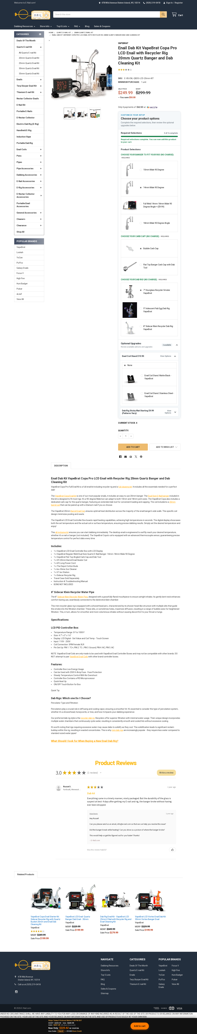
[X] (136, 456)
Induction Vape (24, 137)
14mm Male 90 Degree (153, 187)
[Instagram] (16, 991)
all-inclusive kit (62, 532)
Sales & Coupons (102, 26)
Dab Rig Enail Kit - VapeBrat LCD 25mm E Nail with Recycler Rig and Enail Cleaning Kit (115, 919)
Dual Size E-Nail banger (158, 496)
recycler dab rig (88, 718)
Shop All (20, 232)
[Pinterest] (141, 456)
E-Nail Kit (21, 105)
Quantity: (123, 430)
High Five (21, 278)
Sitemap (105, 993)
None (129, 365)
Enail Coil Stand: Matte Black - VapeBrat (158, 377)
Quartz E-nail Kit (24, 47)
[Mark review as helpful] (172, 849)
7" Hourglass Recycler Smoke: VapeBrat (156, 291)
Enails (19, 79)
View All (20, 299)
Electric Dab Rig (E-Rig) (28, 124)
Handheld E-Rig (24, 130)
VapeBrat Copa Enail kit (65, 496)
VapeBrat (21, 247)
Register (179, 3)
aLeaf (19, 294)
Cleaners (21, 219)
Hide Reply (94, 814)
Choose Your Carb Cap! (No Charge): (145, 236)
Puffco (20, 263)
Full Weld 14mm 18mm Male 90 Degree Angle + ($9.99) (157, 205)
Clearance (21, 225)
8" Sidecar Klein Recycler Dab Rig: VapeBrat (158, 327)
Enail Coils (22, 149)
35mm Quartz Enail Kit (29, 73)
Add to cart (139, 1026)
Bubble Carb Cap (150, 248)
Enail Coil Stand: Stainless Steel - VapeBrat (159, 394)
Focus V (20, 273)
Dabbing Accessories (27, 175)
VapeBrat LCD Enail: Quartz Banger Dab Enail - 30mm (77, 917)
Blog (87, 26)
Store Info (44, 26)
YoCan (20, 257)
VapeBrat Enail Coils (79, 656)
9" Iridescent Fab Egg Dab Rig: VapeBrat (156, 310)
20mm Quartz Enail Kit (29, 58)
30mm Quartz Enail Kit (29, 68)
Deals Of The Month (26, 40)
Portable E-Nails (24, 111)
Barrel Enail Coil (78, 511)
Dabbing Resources (23, 26)
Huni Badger (22, 283)
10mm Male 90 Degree (153, 170)
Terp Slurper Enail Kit (27, 86)
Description (61, 466)
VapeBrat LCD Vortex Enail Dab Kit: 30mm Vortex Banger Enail (150, 917)
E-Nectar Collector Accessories (26, 195)
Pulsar (19, 289)
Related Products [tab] (25, 874)
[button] (165, 447)
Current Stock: (127, 423)
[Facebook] (120, 456)
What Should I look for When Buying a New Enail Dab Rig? (84, 740)
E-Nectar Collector (26, 117)
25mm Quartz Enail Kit (29, 63)
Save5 (60, 1031)
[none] (82, 73)
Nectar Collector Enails (28, 98)
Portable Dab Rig (25, 143)
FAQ (76, 26)
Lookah (20, 252)
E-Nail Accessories (26, 181)
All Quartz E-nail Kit (27, 53)
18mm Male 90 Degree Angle (156, 223)
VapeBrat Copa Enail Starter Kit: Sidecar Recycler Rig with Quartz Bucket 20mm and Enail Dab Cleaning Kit (45, 920)
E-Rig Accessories (25, 187)
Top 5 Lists (62, 26)
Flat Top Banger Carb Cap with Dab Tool (159, 266)
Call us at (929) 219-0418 (29, 984)
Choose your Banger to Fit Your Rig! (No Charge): (147, 156)
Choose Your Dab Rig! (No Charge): (144, 279)
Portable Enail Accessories (23, 205)
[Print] (130, 456)
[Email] (125, 456)
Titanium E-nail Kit (25, 92)
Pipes (19, 162)
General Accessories (27, 213)
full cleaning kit (125, 487)
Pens (19, 156)
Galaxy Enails (22, 268)
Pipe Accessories (25, 168)
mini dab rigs (117, 730)
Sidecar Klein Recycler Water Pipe (72, 597)
